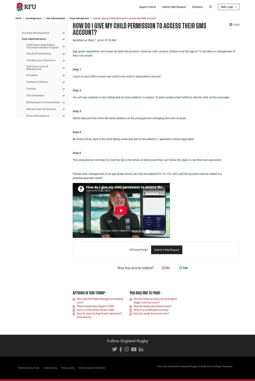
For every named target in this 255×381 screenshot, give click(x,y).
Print (236, 24)
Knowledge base (34, 18)
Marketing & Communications (43, 102)
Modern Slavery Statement (92, 368)
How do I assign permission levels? (152, 306)
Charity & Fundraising (38, 53)
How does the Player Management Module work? (100, 300)
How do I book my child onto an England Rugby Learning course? (155, 300)
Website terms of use (28, 368)
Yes (185, 268)
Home (18, 18)
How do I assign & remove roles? (151, 313)
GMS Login (227, 7)
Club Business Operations (41, 60)
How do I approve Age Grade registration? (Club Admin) (99, 315)
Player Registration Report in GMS (95, 306)
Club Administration (55, 18)
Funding (31, 89)
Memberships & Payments (41, 109)
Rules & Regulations (37, 116)
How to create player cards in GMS (95, 309)
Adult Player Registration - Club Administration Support (42, 46)
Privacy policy (68, 368)
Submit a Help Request (166, 249)
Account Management (35, 32)
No (167, 268)
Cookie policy (50, 368)
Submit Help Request (174, 7)
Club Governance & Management (37, 67)
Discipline (32, 75)
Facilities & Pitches (37, 82)
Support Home (147, 7)
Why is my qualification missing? (151, 309)
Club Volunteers (35, 95)
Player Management (79, 18)
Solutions (197, 7)
